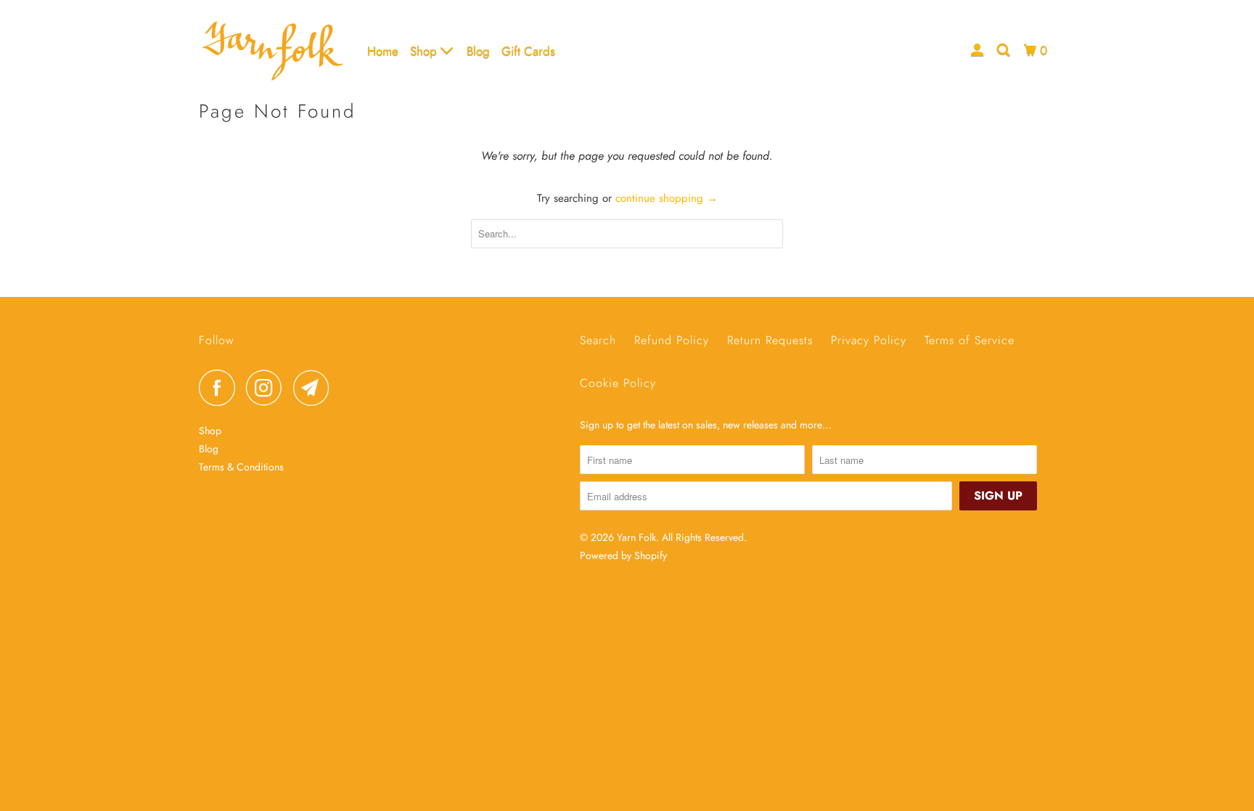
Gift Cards (528, 51)
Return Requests (770, 340)
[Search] (1004, 50)
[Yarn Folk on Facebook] (220, 388)
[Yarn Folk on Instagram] (268, 388)
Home (382, 51)
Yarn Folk (636, 537)
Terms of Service (970, 340)
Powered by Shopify (623, 555)
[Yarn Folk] (273, 50)
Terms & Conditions (241, 467)
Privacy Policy (868, 340)
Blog (478, 51)
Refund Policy (671, 340)
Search (598, 340)
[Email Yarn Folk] (315, 388)
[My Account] (978, 50)
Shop (425, 51)
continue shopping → (666, 198)
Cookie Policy (618, 383)
